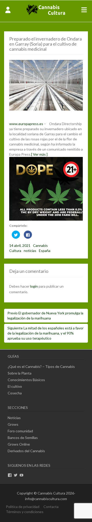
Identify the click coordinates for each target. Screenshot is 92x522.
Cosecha (15, 393)
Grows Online (19, 444)
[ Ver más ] (39, 154)
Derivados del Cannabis (26, 451)
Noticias (14, 418)
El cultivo (15, 386)
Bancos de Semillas (23, 437)
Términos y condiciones (24, 512)
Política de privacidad (22, 506)
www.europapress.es (26, 124)
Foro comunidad (20, 431)
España (44, 250)
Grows (13, 424)
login (34, 286)
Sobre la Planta (19, 373)
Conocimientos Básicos (26, 380)
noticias (30, 250)
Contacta (51, 506)
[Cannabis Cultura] (46, 14)
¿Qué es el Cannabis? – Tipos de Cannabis (41, 366)
